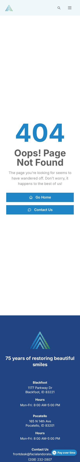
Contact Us (43, 210)
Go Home (43, 197)
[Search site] (59, 8)
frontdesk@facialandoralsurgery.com (40, 454)
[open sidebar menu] (69, 8)
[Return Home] (9, 8)
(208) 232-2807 (40, 459)
